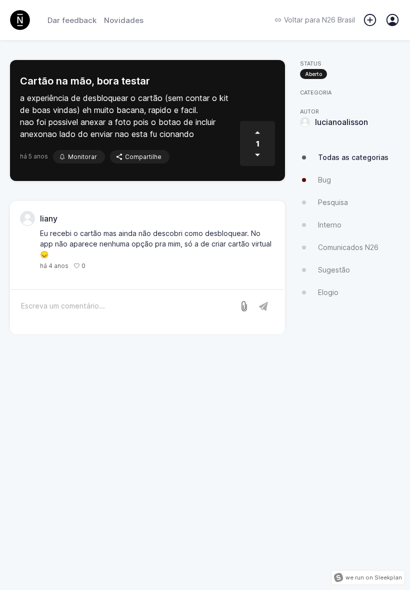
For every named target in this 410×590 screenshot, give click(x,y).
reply (98, 266)
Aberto (313, 74)
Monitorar (82, 156)
